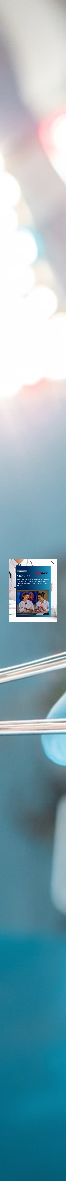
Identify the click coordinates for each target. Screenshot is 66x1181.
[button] (52, 562)
